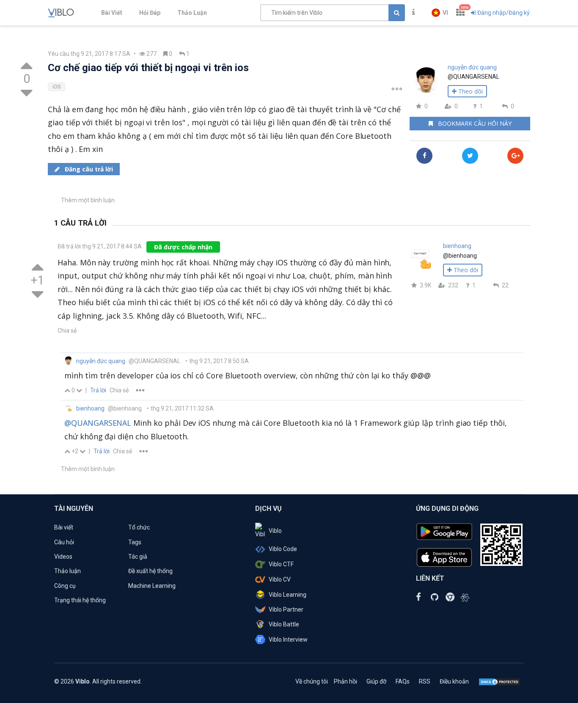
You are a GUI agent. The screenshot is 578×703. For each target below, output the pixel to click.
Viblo (275, 530)
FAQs (403, 681)
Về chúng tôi (311, 681)
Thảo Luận (192, 12)
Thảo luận (67, 571)
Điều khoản (454, 681)
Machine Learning (152, 585)
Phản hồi (345, 681)
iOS (56, 87)
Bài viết (63, 527)
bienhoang (457, 246)
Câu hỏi (64, 542)
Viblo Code (283, 549)
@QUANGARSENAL (97, 423)
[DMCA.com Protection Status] (499, 681)
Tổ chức (139, 527)
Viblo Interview (288, 639)
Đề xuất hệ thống (150, 571)
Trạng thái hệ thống (80, 600)
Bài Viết (111, 12)
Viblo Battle (284, 624)
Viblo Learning (287, 594)
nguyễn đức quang (472, 67)
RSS (424, 681)
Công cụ (65, 585)
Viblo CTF (281, 564)
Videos (63, 556)
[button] (440, 12)
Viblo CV (280, 579)
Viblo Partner (286, 609)
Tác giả (137, 556)
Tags (134, 542)
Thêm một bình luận (88, 200)
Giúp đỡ (376, 681)
